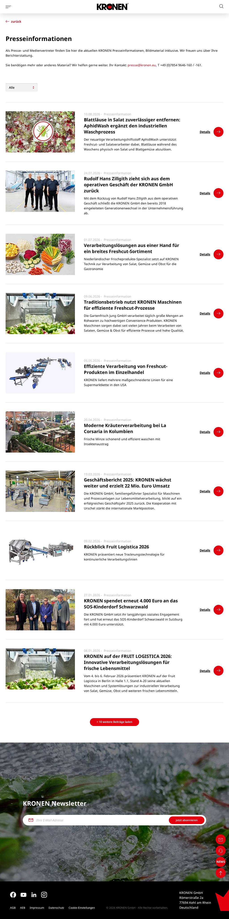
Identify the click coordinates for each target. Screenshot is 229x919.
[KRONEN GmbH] (113, 6)
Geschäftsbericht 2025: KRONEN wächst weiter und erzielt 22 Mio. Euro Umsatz (127, 483)
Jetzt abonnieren (187, 820)
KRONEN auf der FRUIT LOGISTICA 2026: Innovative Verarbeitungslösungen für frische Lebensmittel (128, 662)
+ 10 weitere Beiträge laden (114, 722)
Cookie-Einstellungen (82, 908)
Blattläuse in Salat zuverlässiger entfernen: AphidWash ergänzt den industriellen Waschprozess (132, 126)
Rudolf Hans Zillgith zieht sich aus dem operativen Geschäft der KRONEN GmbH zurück (128, 185)
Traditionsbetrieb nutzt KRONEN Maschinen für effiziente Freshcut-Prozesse (133, 305)
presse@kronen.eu (142, 65)
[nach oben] (221, 873)
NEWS (220, 862)
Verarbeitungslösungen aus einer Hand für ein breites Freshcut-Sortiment (131, 248)
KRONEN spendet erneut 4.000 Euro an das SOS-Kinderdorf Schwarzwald (131, 604)
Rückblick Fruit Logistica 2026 (116, 547)
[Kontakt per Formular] (221, 839)
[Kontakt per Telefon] (221, 851)
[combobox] (22, 87)
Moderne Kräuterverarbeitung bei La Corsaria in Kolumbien (125, 428)
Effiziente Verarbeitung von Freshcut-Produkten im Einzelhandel (125, 369)
